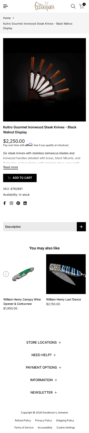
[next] (83, 274)
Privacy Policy (43, 420)
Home (7, 18)
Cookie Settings (66, 427)
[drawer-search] (73, 6)
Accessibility (45, 427)
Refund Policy (23, 420)
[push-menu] (5, 6)
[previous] (6, 274)
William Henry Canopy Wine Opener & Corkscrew (22, 301)
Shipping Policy (65, 420)
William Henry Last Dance (63, 299)
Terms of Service (24, 427)
